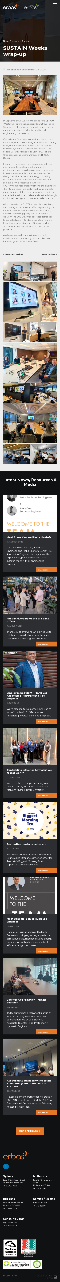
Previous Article (13, 254)
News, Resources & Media (16, 41)
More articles (28, 1131)
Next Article (49, 254)
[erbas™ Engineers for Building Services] (21, 5)
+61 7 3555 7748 (10, 1208)
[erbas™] (15, 1155)
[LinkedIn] (6, 1166)
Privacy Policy (10, 1276)
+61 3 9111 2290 (39, 1188)
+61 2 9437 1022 (10, 1186)
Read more (43, 570)
